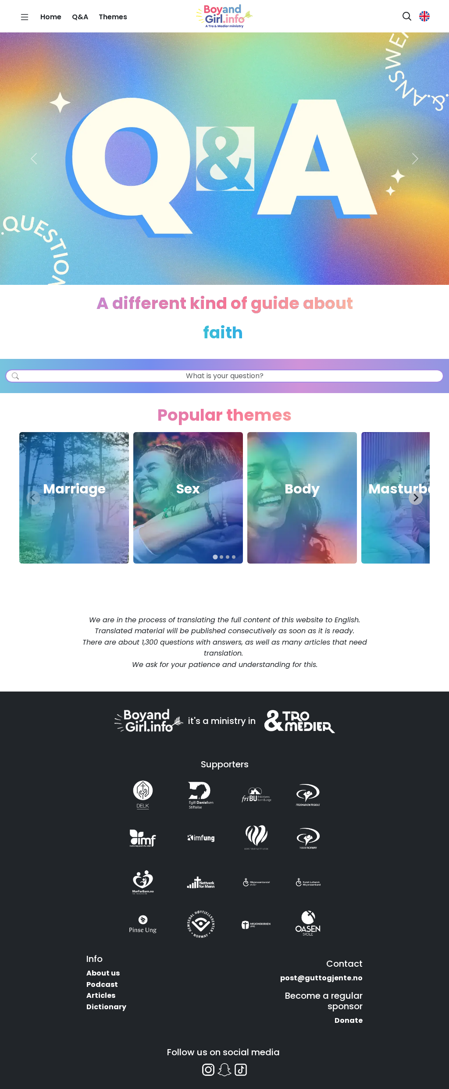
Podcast (102, 984)
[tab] (215, 556)
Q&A (80, 17)
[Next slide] (416, 498)
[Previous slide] (33, 498)
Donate (349, 1020)
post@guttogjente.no (321, 978)
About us (103, 973)
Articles (100, 995)
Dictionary (106, 1007)
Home (50, 17)
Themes (113, 17)
